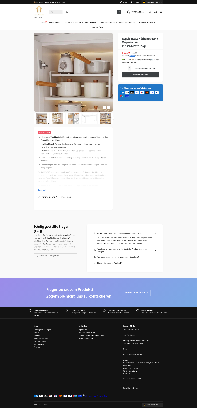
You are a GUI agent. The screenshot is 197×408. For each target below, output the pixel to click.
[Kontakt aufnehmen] (155, 12)
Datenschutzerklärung (87, 333)
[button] (161, 12)
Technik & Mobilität (146, 22)
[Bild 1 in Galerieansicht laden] (41, 118)
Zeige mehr (42, 190)
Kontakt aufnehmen (135, 293)
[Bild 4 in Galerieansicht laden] (89, 118)
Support (125, 2)
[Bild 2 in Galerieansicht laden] (57, 118)
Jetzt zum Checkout (140, 75)
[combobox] (92, 12)
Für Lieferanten (39, 344)
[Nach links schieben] (104, 107)
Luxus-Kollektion (43, 405)
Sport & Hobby (90, 22)
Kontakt (36, 333)
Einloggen (136, 2)
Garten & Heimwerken (73, 22)
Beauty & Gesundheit (127, 22)
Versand (132, 55)
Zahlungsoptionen (40, 341)
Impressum (83, 330)
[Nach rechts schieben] (108, 107)
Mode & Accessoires (107, 22)
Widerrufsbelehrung (86, 338)
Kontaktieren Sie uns (130, 388)
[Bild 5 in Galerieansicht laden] (105, 118)
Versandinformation (41, 338)
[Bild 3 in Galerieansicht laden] (73, 118)
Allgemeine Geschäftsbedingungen (91, 335)
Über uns (37, 347)
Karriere (37, 335)
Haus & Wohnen (55, 22)
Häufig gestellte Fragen (42, 330)
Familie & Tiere (97, 27)
